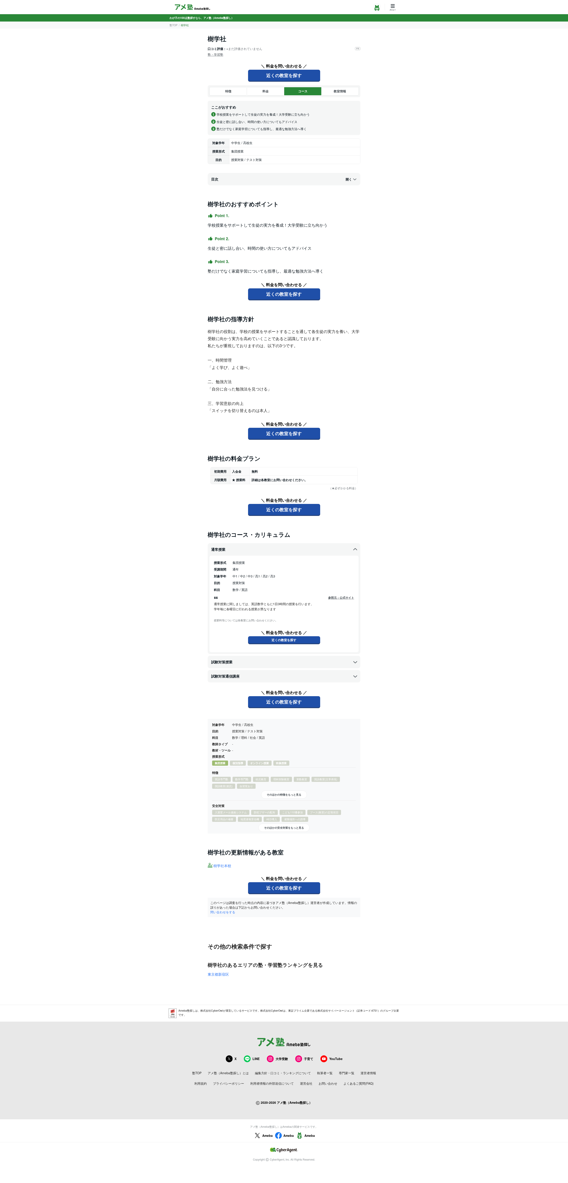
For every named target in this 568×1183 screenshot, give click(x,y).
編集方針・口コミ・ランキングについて (283, 1073)
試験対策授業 (222, 661)
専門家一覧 (346, 1073)
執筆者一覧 (325, 1073)
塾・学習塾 (215, 54)
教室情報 (340, 91)
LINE (256, 1058)
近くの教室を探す (284, 75)
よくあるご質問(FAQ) (358, 1083)
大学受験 (282, 1058)
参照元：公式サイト (341, 598)
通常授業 (218, 549)
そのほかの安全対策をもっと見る (284, 828)
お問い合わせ (328, 1083)
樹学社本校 (222, 866)
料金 (265, 91)
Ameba (267, 1135)
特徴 (228, 91)
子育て (308, 1058)
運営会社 (306, 1083)
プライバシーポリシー (228, 1083)
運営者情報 (368, 1073)
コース (303, 91)
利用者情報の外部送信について (272, 1083)
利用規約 (200, 1083)
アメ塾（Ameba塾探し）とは (228, 1073)
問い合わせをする (222, 912)
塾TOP (174, 25)
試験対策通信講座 (225, 676)
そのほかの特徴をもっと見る (284, 795)
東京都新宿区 (218, 974)
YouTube (336, 1058)
